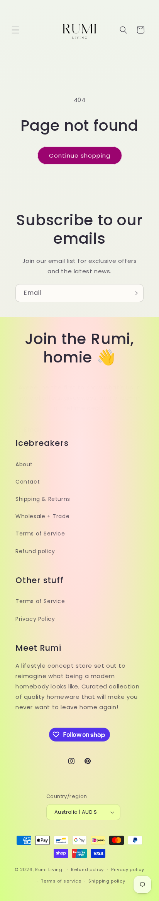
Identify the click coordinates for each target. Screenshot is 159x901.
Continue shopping (79, 155)
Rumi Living (49, 869)
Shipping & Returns (42, 499)
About (24, 464)
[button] (15, 30)
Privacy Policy (35, 619)
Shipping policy (106, 881)
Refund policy (35, 551)
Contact (27, 481)
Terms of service (61, 881)
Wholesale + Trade (42, 516)
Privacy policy (127, 869)
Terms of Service (40, 533)
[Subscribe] (134, 293)
